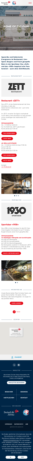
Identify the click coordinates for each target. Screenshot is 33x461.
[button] (16, 332)
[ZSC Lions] (14, 3)
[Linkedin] (14, 365)
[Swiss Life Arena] (5, 3)
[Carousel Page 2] (17, 282)
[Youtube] (18, 365)
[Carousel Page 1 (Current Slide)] (15, 282)
